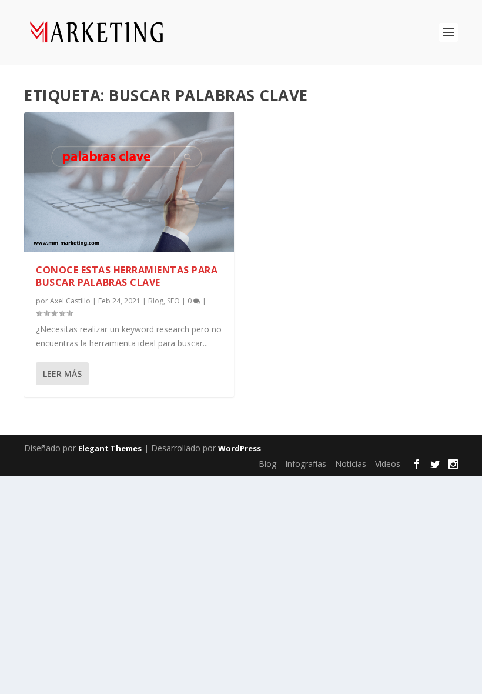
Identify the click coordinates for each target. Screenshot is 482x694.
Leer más (62, 373)
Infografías (305, 463)
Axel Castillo (70, 301)
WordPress (239, 448)
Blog (155, 301)
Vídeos (387, 463)
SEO (173, 301)
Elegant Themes (110, 448)
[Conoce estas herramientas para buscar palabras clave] (129, 182)
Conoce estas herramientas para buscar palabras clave (126, 276)
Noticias (350, 463)
